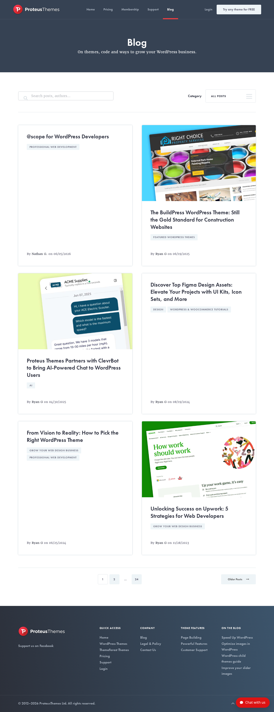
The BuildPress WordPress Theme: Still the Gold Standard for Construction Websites (195, 220)
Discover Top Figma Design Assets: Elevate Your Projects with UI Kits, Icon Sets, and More (196, 292)
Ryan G (161, 254)
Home (90, 9)
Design (158, 309)
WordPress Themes (113, 643)
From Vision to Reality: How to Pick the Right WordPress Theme (73, 436)
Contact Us (148, 650)
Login (208, 9)
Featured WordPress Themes (174, 237)
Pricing (108, 9)
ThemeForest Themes (114, 650)
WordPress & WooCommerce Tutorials (199, 309)
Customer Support (194, 650)
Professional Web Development (53, 147)
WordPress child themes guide (234, 658)
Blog (170, 9)
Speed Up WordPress (237, 637)
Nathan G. (39, 254)
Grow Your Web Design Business (54, 450)
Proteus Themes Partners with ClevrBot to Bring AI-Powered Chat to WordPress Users (74, 368)
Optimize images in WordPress (236, 646)
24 (136, 579)
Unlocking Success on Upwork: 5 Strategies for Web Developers (189, 512)
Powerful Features (194, 643)
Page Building (191, 637)
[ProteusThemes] (36, 9)
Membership (130, 9)
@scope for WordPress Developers (68, 136)
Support (153, 9)
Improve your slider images (236, 671)
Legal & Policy (150, 643)
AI (31, 385)
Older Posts (235, 579)
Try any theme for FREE (239, 9)
